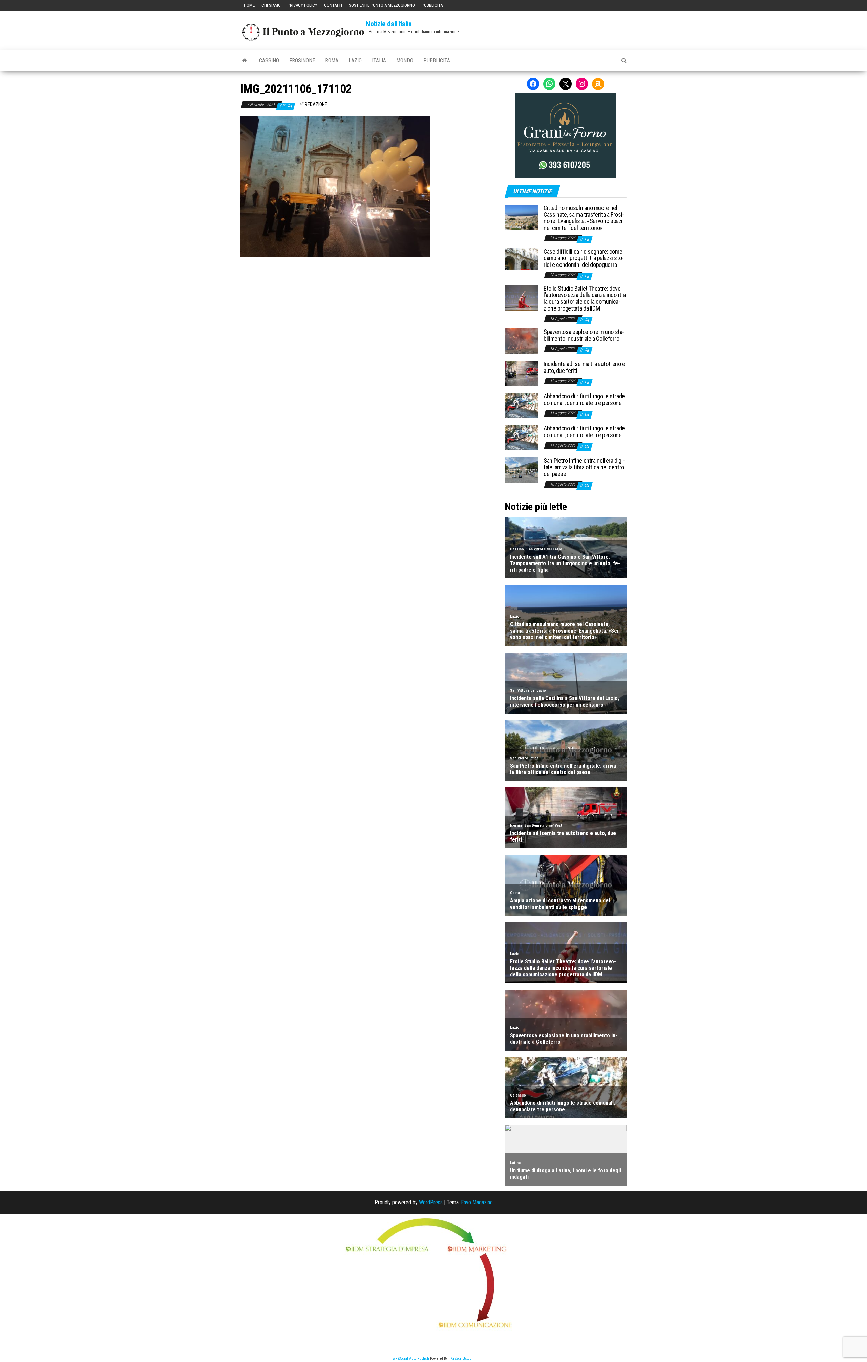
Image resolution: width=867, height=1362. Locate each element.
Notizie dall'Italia (389, 24)
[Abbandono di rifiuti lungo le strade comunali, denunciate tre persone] (521, 405)
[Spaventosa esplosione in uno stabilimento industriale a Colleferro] (521, 341)
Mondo (404, 60)
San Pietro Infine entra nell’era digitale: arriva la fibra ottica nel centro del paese (584, 467)
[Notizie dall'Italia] (244, 60)
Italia (379, 60)
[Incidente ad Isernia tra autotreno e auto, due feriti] (521, 373)
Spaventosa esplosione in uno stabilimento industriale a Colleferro (584, 335)
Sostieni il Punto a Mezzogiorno (382, 5)
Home (249, 5)
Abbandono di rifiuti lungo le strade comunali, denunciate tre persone (584, 399)
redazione (316, 104)
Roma (331, 60)
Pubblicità (432, 5)
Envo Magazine (477, 1202)
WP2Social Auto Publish (411, 1358)
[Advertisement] (367, 302)
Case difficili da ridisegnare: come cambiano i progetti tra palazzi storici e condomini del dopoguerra (584, 258)
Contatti (333, 5)
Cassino (269, 60)
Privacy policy (302, 5)
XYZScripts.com (462, 1358)
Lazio (355, 60)
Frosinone (302, 60)
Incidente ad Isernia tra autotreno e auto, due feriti (584, 367)
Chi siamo (271, 5)
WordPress (431, 1202)
